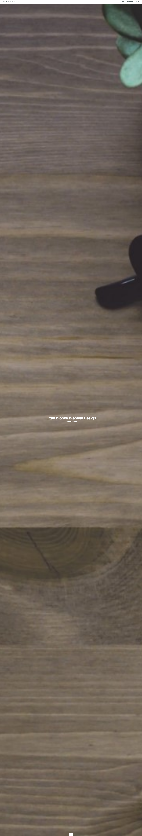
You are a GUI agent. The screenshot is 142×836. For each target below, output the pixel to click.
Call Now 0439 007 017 (127, 1)
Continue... (71, 834)
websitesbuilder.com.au (9, 2)
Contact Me (117, 1)
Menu (139, 1)
